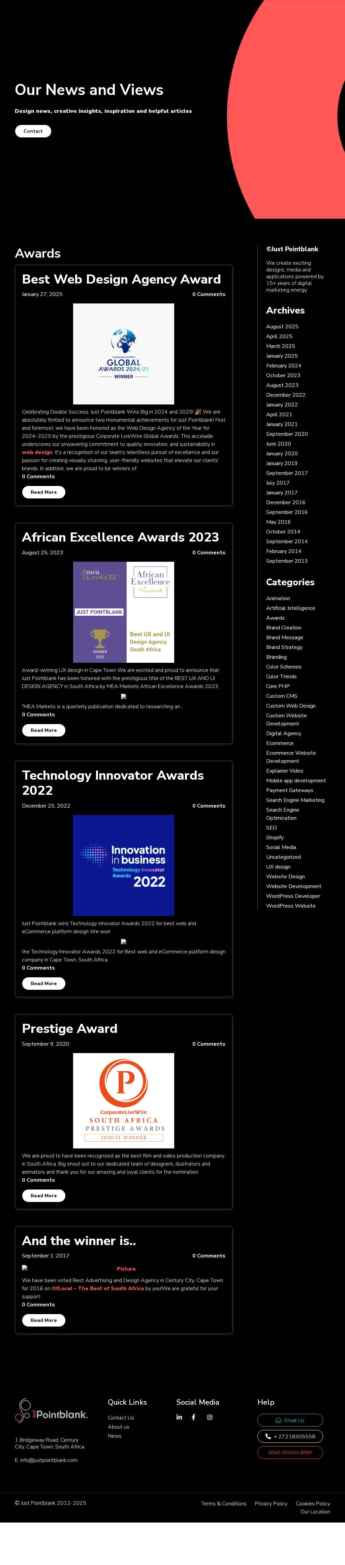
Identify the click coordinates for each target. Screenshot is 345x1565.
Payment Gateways (289, 790)
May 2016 (278, 522)
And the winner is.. (79, 1240)
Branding (276, 657)
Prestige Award (70, 1028)
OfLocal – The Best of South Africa (98, 1288)
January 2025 (282, 356)
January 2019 (282, 463)
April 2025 (279, 336)
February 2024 (284, 365)
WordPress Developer (293, 896)
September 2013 (287, 561)
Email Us (294, 1420)
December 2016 (286, 502)
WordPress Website (291, 906)
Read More (44, 492)
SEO (271, 828)
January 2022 (282, 405)
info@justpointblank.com (48, 1460)
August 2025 (282, 326)
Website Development (293, 886)
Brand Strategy (284, 647)
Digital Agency (283, 733)
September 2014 (287, 541)
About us (118, 1427)
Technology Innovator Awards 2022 (113, 783)
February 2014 (284, 551)
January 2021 (282, 424)
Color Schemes (284, 667)
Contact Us (121, 1418)
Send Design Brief (290, 1452)
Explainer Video (284, 771)
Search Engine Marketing (295, 800)
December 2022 (286, 395)
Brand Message (284, 637)
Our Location (315, 1511)
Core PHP (278, 686)
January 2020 (282, 453)
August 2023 (282, 385)
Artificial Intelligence (290, 608)
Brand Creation (283, 627)
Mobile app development (296, 780)
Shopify (275, 837)
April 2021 (279, 414)
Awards (275, 618)
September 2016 (287, 512)
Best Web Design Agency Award (121, 279)
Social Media (281, 847)
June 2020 (278, 444)
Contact (33, 131)
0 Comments (208, 294)
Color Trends (281, 676)
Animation (278, 598)
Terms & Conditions (224, 1503)
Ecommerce (280, 743)
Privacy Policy (271, 1503)
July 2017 (278, 483)
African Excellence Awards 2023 (120, 537)
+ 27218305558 (294, 1436)
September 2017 (287, 473)
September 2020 (287, 434)
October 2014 (283, 531)
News (115, 1436)
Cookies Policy (313, 1503)
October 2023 (283, 375)
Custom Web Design (291, 706)
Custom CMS (281, 696)
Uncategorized (283, 857)
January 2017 (282, 492)
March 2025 (280, 346)
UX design (278, 867)
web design (37, 452)
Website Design (285, 876)
